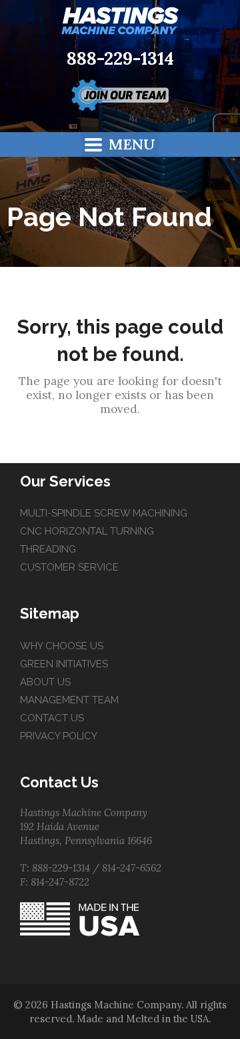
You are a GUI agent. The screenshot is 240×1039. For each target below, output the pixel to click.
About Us (45, 682)
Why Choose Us (61, 646)
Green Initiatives (64, 664)
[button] (120, 144)
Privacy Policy (58, 736)
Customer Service (69, 567)
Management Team (69, 700)
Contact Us (52, 718)
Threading (48, 549)
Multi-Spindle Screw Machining (103, 513)
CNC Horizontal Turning (87, 531)
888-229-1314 (120, 58)
